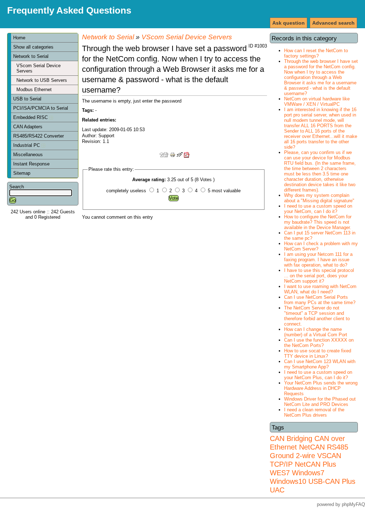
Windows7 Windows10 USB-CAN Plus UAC (312, 481)
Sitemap (21, 173)
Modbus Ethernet (34, 89)
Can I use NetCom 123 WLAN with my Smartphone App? (319, 364)
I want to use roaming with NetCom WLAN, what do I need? (320, 289)
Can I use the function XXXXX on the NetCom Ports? (319, 342)
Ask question (288, 23)
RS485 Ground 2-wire (309, 451)
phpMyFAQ (353, 504)
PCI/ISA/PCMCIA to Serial (40, 108)
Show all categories (33, 47)
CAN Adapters (27, 126)
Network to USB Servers (41, 80)
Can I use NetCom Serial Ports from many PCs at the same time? (319, 299)
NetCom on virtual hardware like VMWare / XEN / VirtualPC (317, 101)
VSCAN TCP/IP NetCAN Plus (305, 459)
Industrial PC (27, 145)
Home (19, 37)
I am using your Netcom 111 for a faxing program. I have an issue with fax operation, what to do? (318, 260)
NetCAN (312, 447)
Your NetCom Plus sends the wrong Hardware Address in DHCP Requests (321, 388)
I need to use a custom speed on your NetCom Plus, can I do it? (318, 374)
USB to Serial (27, 98)
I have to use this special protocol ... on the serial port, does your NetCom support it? (319, 276)
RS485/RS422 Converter (38, 136)
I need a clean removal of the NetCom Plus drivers (314, 412)
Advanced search (333, 23)
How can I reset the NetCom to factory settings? (316, 53)
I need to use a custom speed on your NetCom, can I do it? (318, 208)
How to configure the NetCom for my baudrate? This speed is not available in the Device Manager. (317, 222)
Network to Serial (30, 56)
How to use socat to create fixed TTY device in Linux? (317, 353)
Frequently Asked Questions (69, 10)
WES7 (280, 472)
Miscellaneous (28, 154)
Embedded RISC (31, 117)
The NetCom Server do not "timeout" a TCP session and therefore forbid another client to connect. (317, 316)
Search (16, 186)
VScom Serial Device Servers (38, 68)
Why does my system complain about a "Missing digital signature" (319, 198)
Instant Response (31, 164)
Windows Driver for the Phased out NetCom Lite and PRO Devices (320, 401)
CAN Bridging (291, 438)
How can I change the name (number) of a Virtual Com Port (315, 332)
